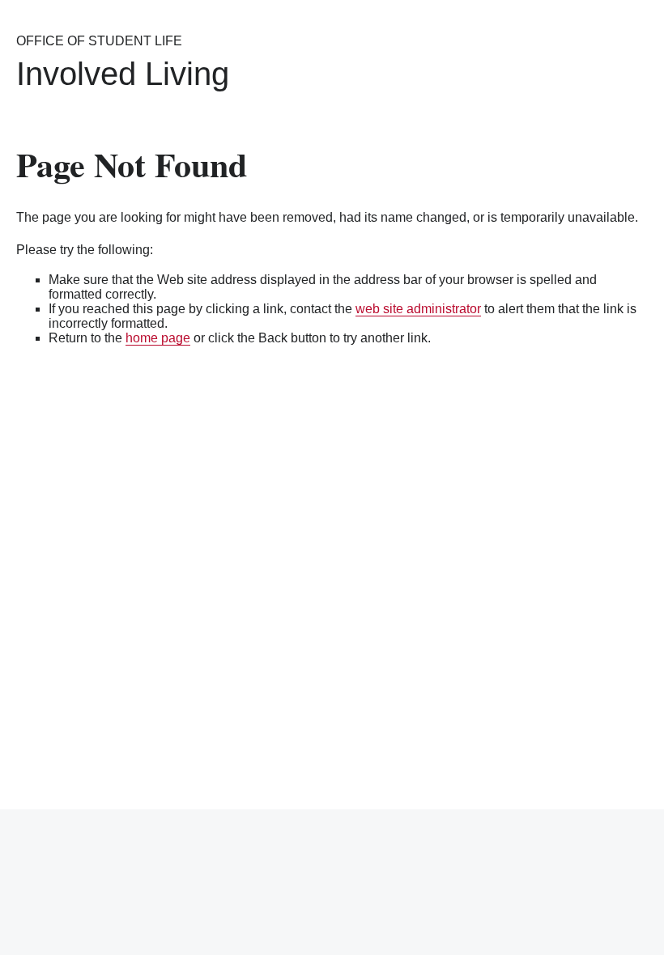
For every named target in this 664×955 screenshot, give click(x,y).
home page (158, 338)
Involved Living (122, 73)
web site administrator (418, 309)
